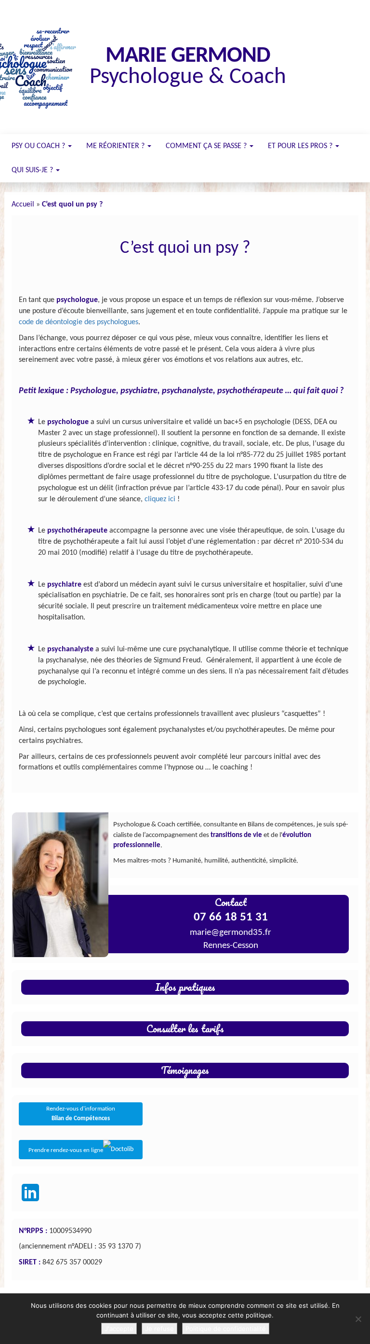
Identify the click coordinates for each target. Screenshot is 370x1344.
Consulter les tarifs (185, 1028)
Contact (231, 902)
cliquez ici (160, 499)
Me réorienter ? (116, 146)
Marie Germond (188, 56)
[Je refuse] (358, 1319)
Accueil (23, 204)
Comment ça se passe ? (207, 146)
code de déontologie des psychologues (78, 322)
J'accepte (119, 1328)
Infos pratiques (185, 987)
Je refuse (159, 1328)
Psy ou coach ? (39, 146)
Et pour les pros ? (301, 146)
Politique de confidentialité (225, 1328)
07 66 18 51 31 (231, 917)
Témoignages (185, 1070)
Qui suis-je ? (33, 170)
